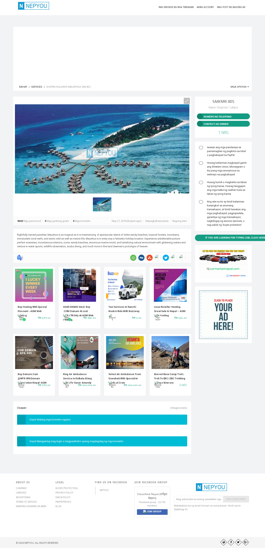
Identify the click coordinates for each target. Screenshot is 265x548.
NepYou (104, 490)
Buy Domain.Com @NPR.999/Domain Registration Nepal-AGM (32, 378)
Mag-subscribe (236, 499)
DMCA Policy (62, 497)
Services (36, 86)
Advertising (23, 497)
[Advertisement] (132, 54)
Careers (21, 492)
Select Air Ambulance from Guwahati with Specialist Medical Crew (124, 378)
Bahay (23, 86)
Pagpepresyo (63, 501)
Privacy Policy (64, 492)
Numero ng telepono (217, 116)
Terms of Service (26, 501)
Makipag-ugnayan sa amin (31, 506)
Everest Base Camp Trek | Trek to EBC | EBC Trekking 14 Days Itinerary (169, 378)
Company (21, 488)
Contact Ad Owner (216, 124)
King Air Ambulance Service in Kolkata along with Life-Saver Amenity (77, 378)
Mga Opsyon (239, 86)
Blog (58, 506)
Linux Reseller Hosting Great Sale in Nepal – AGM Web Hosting (170, 311)
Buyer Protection (66, 488)
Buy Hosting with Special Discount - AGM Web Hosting (32, 311)
